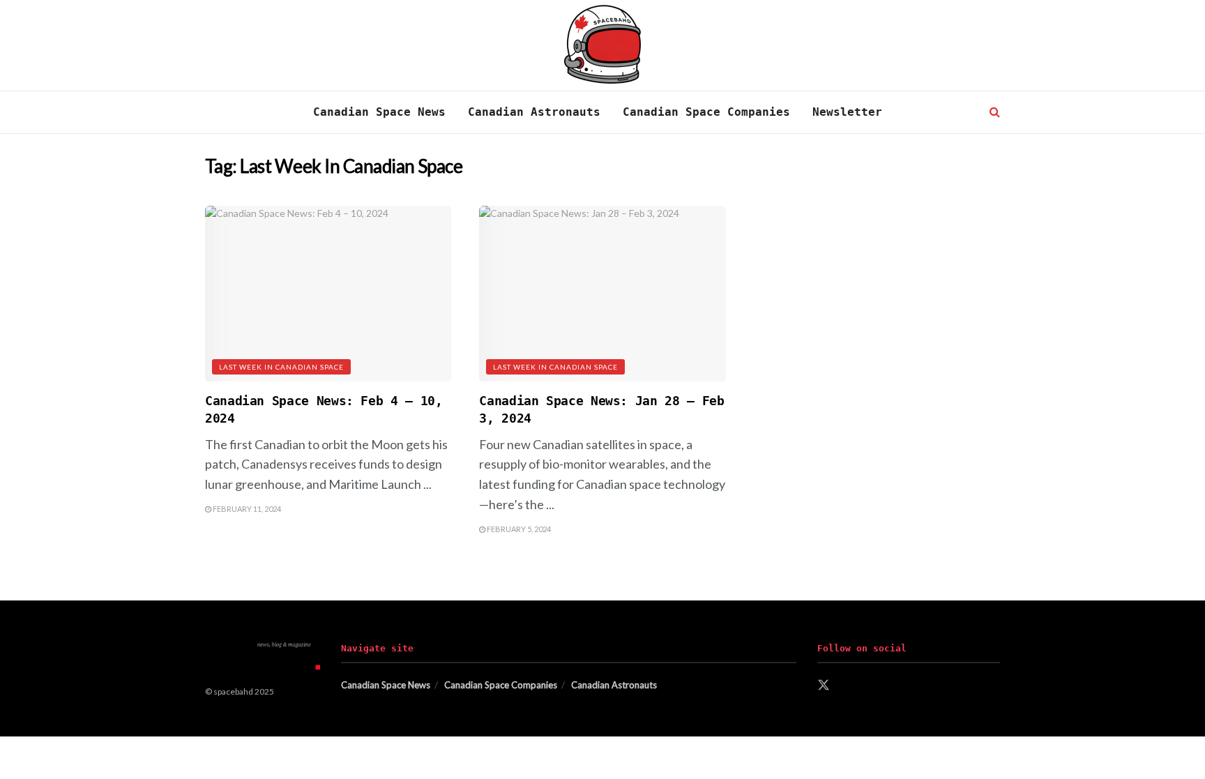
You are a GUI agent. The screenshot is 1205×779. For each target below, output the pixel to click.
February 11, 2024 (246, 508)
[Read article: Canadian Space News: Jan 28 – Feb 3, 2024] (602, 294)
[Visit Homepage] (602, 45)
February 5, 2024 (518, 529)
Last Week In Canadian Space (281, 367)
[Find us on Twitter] (823, 685)
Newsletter (847, 112)
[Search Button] (995, 112)
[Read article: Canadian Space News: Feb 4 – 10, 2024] (328, 294)
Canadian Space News (379, 112)
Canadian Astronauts (534, 112)
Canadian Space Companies (706, 112)
